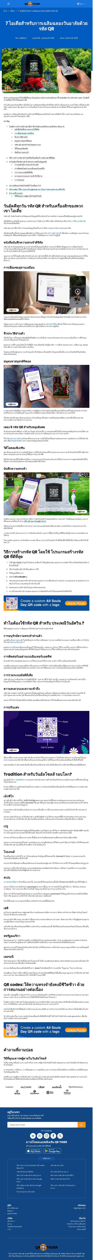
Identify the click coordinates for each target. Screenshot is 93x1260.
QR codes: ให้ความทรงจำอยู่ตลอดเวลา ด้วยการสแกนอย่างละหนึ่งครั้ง (37, 189)
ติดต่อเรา (10, 1211)
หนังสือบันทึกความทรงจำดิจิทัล (27, 129)
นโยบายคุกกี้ (81, 1229)
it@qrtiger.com (80, 1208)
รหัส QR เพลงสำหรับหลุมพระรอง (28, 144)
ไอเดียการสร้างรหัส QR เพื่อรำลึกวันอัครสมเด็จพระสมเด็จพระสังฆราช (36, 126)
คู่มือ (9, 1205)
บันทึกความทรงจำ (22, 152)
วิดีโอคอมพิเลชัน (21, 148)
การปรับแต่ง (19, 180)
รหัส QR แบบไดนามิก (14, 642)
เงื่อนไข (82, 1218)
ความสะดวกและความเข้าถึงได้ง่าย (28, 176)
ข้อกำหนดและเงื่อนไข (78, 1221)
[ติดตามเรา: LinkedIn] (33, 1136)
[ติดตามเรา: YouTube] (40, 1136)
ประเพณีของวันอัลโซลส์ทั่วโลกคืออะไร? (25, 185)
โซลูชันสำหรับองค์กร (14, 1226)
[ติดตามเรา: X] (60, 1136)
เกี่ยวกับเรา (11, 1221)
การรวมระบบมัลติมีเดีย (24, 172)
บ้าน (5, 11)
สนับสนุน (82, 1205)
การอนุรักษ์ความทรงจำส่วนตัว (27, 164)
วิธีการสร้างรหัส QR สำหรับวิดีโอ (61, 1175)
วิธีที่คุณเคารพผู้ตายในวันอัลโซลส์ (28, 196)
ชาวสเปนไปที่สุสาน (11, 882)
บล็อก (12, 11)
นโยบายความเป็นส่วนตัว (77, 1226)
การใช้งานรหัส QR (78, 221)
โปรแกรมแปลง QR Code (26, 1192)
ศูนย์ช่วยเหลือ (12, 1213)
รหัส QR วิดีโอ (51, 324)
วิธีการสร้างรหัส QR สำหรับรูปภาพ (29, 1175)
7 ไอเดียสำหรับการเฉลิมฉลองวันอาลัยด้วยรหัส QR (38, 11)
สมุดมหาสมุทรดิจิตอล (23, 141)
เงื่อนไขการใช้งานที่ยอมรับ (76, 1224)
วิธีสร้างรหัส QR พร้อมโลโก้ (60, 1179)
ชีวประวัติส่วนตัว (21, 137)
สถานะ (9, 1224)
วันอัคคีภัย (20, 779)
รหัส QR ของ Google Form (35, 521)
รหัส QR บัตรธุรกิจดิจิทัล (25, 1172)
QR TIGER (17, 562)
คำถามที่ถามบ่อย (16, 193)
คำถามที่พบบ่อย (12, 1208)
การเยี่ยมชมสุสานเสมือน (24, 133)
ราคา (9, 1229)
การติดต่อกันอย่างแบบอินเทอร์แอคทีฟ (29, 168)
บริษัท (9, 1218)
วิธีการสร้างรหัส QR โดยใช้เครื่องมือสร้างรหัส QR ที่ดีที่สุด (32, 158)
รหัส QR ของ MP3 (13, 438)
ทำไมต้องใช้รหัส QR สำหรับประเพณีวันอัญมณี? (28, 161)
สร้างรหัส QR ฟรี (54, 233)
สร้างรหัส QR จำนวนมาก (59, 1172)
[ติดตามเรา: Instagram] (46, 1136)
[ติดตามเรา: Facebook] (53, 1136)
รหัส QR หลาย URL (57, 1165)
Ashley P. (23, 38)
